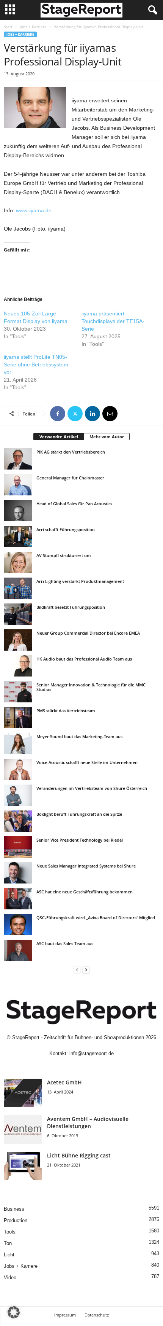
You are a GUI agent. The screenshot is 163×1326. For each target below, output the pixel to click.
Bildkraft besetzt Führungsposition (70, 607)
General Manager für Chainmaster (70, 478)
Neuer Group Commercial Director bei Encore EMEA (88, 633)
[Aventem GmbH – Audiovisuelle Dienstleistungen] (23, 1129)
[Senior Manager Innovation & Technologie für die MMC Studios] (18, 691)
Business (14, 1209)
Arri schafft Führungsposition (65, 529)
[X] (75, 413)
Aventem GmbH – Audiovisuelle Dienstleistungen (88, 1122)
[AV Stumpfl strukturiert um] (18, 562)
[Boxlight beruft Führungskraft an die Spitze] (18, 821)
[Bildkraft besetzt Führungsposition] (18, 614)
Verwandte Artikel (58, 436)
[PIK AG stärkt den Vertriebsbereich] (18, 459)
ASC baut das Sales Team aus (64, 943)
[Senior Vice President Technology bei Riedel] (18, 847)
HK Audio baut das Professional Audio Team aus (84, 659)
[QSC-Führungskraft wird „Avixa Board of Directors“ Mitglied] (18, 924)
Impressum (65, 1315)
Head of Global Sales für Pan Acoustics (74, 503)
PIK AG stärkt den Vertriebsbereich (70, 452)
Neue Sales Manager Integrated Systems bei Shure (86, 866)
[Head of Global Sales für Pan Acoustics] (18, 510)
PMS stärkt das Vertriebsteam (65, 710)
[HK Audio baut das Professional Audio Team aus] (18, 666)
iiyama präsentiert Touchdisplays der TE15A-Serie (113, 321)
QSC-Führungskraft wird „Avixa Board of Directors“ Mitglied (95, 917)
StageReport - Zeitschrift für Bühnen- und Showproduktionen (78, 1037)
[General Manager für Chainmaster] (18, 484)
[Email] (110, 413)
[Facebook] (57, 413)
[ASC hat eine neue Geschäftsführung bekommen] (18, 898)
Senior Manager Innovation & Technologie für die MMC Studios (91, 687)
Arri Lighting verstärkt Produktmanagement (80, 581)
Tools (10, 1232)
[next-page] (86, 970)
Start (8, 26)
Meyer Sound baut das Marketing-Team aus (79, 736)
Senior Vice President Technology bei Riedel (79, 840)
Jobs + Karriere (33, 26)
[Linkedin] (92, 413)
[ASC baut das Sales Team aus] (18, 950)
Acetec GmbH (64, 1082)
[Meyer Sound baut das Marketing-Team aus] (18, 743)
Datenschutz (97, 1315)
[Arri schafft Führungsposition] (18, 536)
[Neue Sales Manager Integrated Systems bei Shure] (18, 872)
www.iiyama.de (34, 210)
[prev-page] (77, 970)
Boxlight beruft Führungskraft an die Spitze (79, 814)
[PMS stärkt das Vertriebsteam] (18, 717)
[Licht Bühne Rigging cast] (23, 1166)
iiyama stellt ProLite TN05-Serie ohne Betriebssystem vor (36, 364)
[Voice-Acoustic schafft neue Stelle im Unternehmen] (18, 769)
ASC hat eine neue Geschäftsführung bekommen (84, 892)
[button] (13, 1312)
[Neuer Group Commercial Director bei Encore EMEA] (18, 640)
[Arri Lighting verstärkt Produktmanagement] (18, 588)
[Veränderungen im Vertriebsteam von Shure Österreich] (18, 795)
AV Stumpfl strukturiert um (63, 555)
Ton (8, 1243)
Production (15, 1220)
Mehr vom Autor (106, 436)
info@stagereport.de (91, 1053)
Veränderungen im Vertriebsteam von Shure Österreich (91, 788)
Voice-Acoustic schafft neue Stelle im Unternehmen (87, 762)
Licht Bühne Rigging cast (79, 1155)
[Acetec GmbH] (23, 1093)
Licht (9, 1255)
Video (10, 1277)
